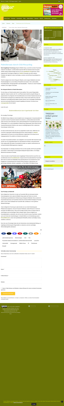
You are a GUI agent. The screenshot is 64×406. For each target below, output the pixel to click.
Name (2, 269)
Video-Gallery (30, 18)
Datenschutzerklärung (18, 402)
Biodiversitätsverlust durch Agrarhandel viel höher (24, 110)
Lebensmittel (5, 243)
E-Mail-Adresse (4, 275)
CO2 (25, 237)
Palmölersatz (34, 243)
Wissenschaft (24, 27)
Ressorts (13, 18)
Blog (24, 18)
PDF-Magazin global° (13, 1)
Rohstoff (4, 246)
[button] (3, 233)
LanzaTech (36, 240)
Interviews (54, 18)
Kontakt (6, 1)
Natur (16, 27)
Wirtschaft (20, 27)
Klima (13, 27)
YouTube (62, 2)
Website (3, 282)
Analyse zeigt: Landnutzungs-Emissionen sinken (51, 97)
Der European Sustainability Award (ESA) (52, 49)
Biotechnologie (18, 237)
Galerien (36, 18)
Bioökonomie (47, 18)
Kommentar (19, 18)
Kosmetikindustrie (15, 157)
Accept (33, 404)
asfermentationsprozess (7, 237)
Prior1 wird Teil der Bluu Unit (51, 103)
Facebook (58, 2)
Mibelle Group (22, 243)
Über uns (3, 1)
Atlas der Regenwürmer (50, 100)
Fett (29, 237)
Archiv (20, 1)
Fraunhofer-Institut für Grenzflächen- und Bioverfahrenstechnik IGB (17, 240)
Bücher (41, 18)
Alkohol (36, 132)
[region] (53, 148)
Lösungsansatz (13, 243)
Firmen (10, 27)
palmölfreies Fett (28, 71)
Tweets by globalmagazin (49, 169)
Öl (28, 243)
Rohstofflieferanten (5, 217)
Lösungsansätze (5, 103)
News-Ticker (7, 18)
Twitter (60, 2)
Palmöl (21, 73)
